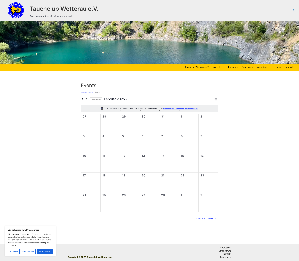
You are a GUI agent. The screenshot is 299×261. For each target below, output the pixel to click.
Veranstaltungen (87, 92)
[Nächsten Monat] (86, 99)
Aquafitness (263, 67)
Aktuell (216, 67)
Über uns (231, 67)
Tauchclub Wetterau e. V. (197, 67)
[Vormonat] (82, 99)
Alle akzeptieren (45, 251)
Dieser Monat (96, 99)
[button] (294, 10)
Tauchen (246, 67)
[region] (30, 241)
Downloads (225, 257)
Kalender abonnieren (204, 218)
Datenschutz (225, 251)
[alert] (149, 108)
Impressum (225, 247)
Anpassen (14, 251)
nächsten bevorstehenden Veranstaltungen (180, 108)
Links (278, 67)
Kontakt (289, 67)
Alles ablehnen (28, 251)
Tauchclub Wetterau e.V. (64, 8)
